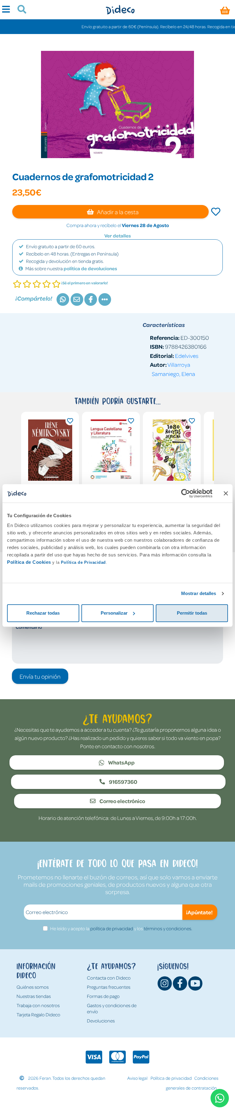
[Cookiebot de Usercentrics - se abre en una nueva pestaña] (185, 493)
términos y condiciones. (168, 928)
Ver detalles (117, 236)
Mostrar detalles (198, 593)
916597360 (122, 781)
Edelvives (186, 355)
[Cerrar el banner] (226, 493)
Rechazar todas (43, 613)
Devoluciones (101, 1021)
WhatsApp (121, 762)
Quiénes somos (33, 987)
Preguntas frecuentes (108, 987)
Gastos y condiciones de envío (111, 1008)
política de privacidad (111, 928)
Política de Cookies (29, 562)
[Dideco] (120, 10)
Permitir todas (192, 613)
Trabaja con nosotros (38, 1005)
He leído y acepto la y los (121, 928)
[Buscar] (19, 10)
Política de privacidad (171, 1078)
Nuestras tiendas (34, 996)
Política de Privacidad (83, 562)
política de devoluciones (90, 268)
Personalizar (114, 613)
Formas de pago (103, 996)
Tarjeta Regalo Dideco (38, 1014)
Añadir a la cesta (117, 211)
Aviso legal (137, 1078)
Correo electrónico (122, 801)
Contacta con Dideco (109, 978)
